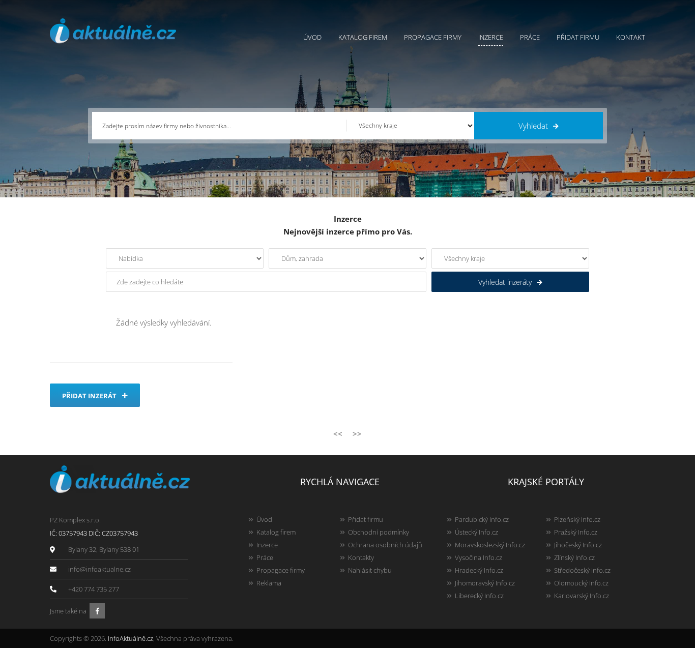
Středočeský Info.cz (582, 570)
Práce (530, 37)
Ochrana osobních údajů (385, 544)
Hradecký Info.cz (479, 570)
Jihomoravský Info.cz (485, 582)
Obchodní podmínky (378, 532)
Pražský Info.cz (575, 532)
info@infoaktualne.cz (99, 569)
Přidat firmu (578, 37)
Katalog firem (362, 37)
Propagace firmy (432, 37)
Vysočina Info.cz (478, 557)
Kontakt (630, 37)
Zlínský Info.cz (574, 557)
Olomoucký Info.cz (581, 582)
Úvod (312, 37)
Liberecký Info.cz (479, 595)
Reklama (268, 582)
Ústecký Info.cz (476, 532)
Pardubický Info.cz (482, 519)
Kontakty (361, 557)
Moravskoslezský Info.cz (490, 544)
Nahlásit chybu (370, 570)
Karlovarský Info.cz (581, 595)
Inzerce (490, 37)
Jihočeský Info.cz (578, 544)
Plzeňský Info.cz (577, 519)
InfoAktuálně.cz (130, 638)
